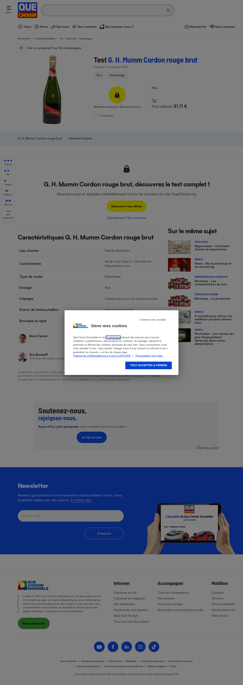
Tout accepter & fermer (148, 365)
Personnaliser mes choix (149, 355)
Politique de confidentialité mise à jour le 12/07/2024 (101, 355)
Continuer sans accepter (152, 319)
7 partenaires (113, 337)
